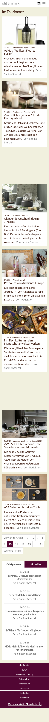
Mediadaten (24, 665)
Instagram (24, 688)
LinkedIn (24, 693)
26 (40, 544)
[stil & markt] (11, 3)
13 (29, 544)
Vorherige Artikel (14, 537)
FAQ (24, 669)
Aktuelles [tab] (35, 564)
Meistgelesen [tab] (13, 564)
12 (22, 544)
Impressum (24, 683)
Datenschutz (24, 679)
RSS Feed (24, 697)
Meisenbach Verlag (24, 674)
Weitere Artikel (12, 550)
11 (16, 544)
